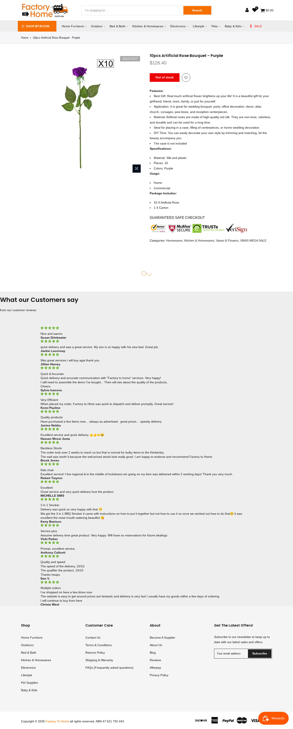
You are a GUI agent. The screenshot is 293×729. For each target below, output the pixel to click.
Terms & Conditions (98, 645)
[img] (146, 328)
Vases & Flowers (227, 240)
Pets (214, 26)
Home (24, 37)
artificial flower (192, 96)
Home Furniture (73, 26)
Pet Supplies (29, 682)
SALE (258, 26)
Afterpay (155, 667)
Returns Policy (95, 652)
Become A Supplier (162, 637)
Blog (153, 652)
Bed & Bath (117, 26)
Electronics (178, 26)
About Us (156, 645)
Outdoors (27, 645)
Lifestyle (198, 26)
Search (197, 10)
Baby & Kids (233, 26)
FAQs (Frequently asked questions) (109, 667)
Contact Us (92, 637)
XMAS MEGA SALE (253, 240)
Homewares (174, 240)
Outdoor (96, 26)
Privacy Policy (159, 675)
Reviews (155, 660)
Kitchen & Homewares (147, 26)
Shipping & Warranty (99, 660)
